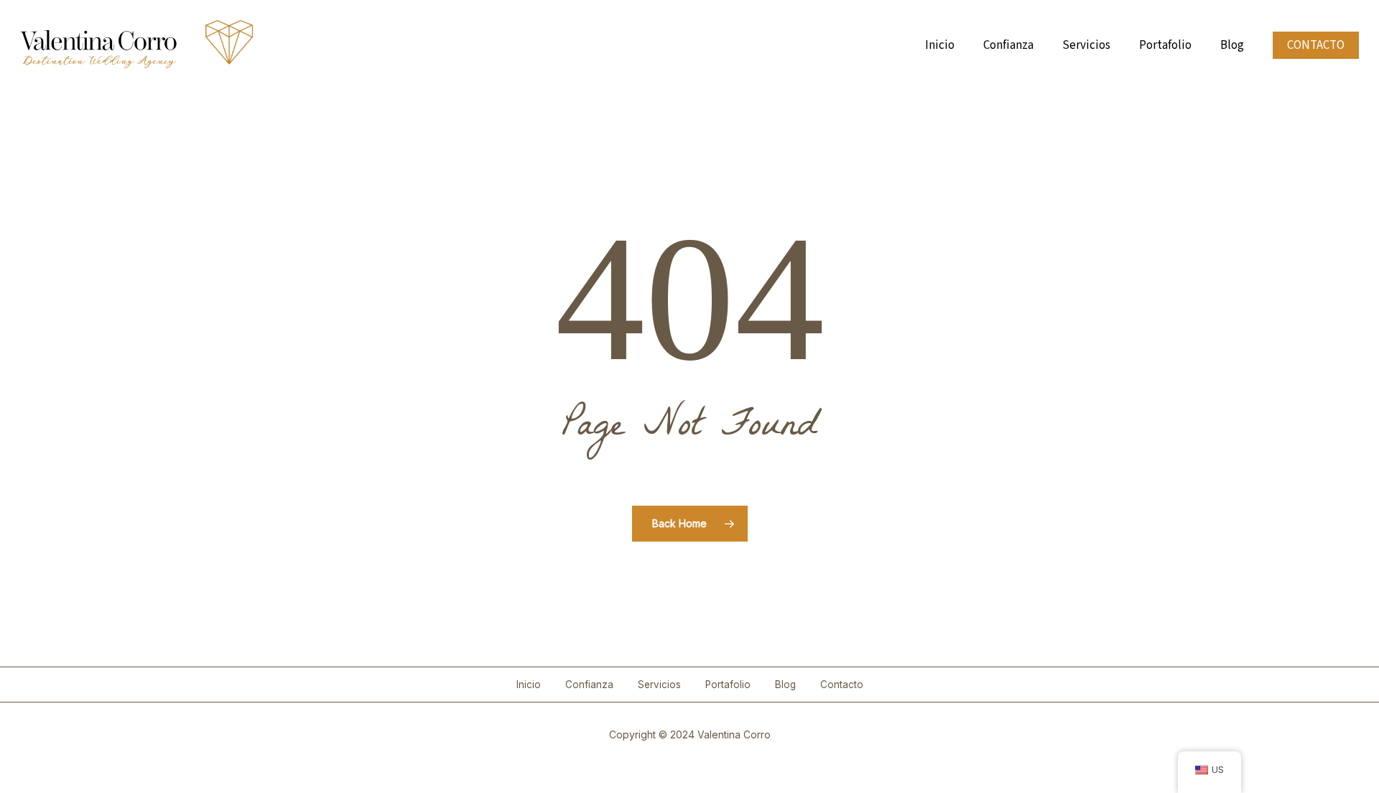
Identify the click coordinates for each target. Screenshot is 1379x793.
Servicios (659, 684)
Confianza (589, 684)
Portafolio (728, 684)
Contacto (841, 684)
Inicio (528, 684)
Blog (785, 684)
